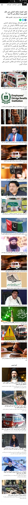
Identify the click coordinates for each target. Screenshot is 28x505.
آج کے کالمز (9, 5)
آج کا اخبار (14, 5)
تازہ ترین (19, 5)
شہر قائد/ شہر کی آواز (18, 17)
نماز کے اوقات (12, 1)
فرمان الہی (17, 1)
